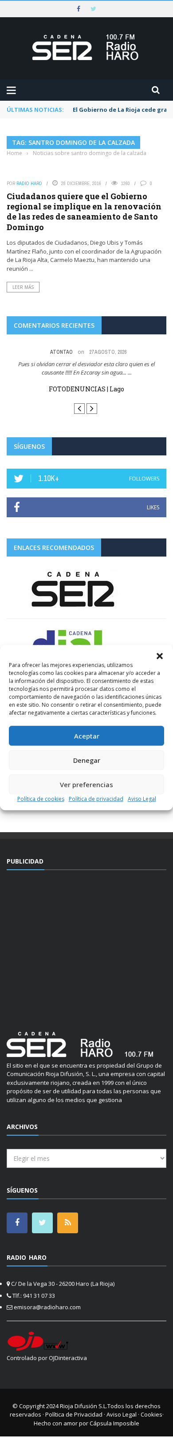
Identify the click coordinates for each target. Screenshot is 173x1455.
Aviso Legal (142, 799)
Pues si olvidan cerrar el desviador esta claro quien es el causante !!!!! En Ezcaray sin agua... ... (86, 368)
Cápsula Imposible (114, 1423)
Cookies (151, 1414)
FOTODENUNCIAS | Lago (86, 389)
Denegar (86, 760)
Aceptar (86, 735)
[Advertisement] (86, 945)
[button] (159, 656)
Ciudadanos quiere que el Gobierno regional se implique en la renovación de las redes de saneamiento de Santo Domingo (84, 211)
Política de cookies (40, 799)
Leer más (23, 287)
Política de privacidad (96, 799)
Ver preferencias (86, 784)
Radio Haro (29, 183)
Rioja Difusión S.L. (83, 1406)
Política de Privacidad (73, 1414)
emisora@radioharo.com (47, 1307)
